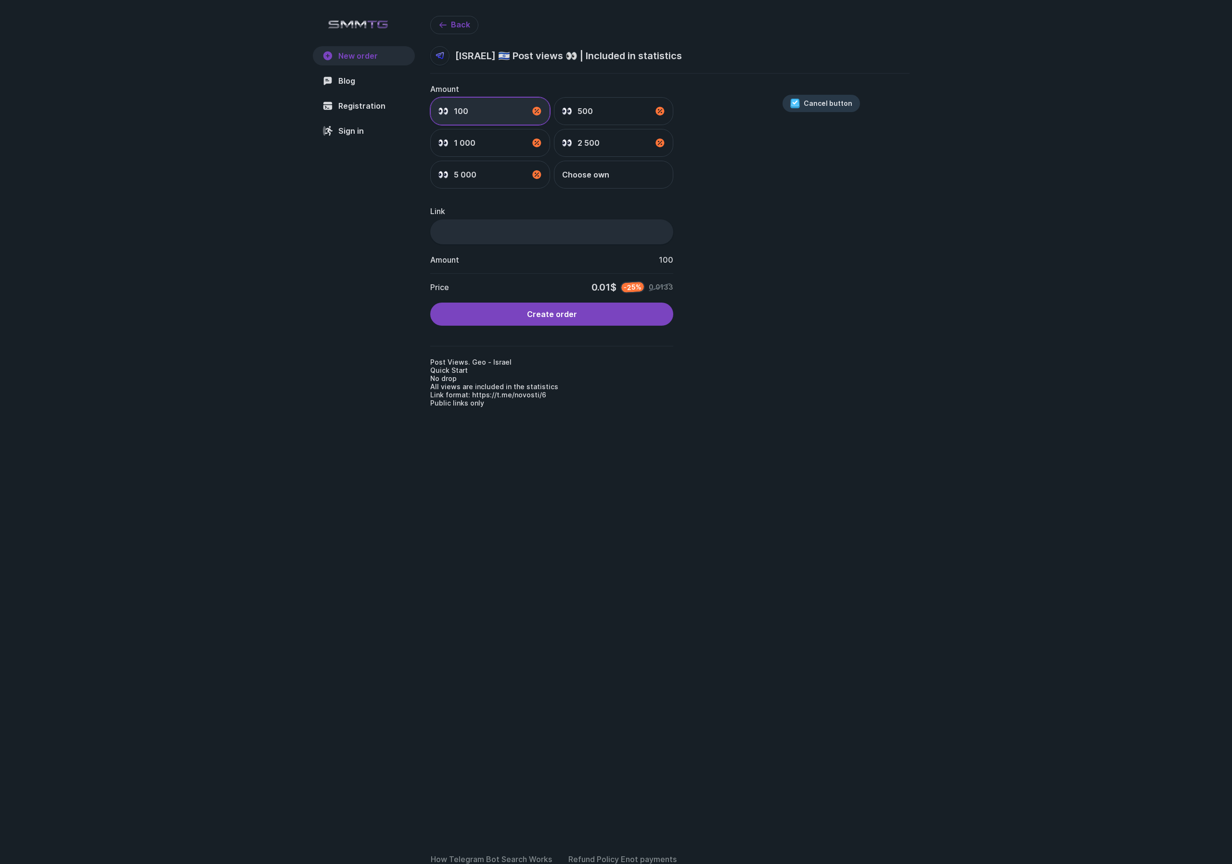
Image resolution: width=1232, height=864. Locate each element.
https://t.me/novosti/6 (509, 395)
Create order (552, 314)
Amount (444, 89)
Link (437, 211)
